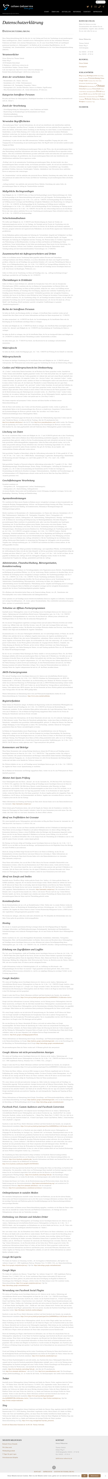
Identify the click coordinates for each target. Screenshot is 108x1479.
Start (46, 12)
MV (95, 86)
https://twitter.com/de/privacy (52, 1398)
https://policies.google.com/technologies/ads (41, 1041)
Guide (86, 80)
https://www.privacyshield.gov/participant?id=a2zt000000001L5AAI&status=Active (46, 997)
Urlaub (101, 96)
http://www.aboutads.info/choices (28, 1185)
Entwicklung (100, 75)
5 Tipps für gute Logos (9, 1454)
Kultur (95, 83)
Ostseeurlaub (96, 89)
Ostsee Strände (83, 63)
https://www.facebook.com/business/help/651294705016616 (20, 1164)
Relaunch (81, 94)
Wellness (103, 99)
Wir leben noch (7, 1447)
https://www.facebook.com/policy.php (20, 1159)
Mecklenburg (91, 86)
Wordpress (82, 101)
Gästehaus (90, 80)
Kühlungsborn (83, 86)
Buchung (84, 75)
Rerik (85, 94)
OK (84, 1476)
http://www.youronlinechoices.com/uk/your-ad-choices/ (25, 1188)
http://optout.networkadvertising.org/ (43, 1183)
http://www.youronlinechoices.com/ (45, 422)
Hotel (97, 80)
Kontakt (87, 12)
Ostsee (101, 85)
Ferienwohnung (94, 78)
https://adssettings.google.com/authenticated (47, 1265)
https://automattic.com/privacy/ (21, 804)
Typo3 (96, 96)
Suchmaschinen (82, 96)
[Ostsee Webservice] (18, 9)
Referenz (77, 12)
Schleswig (90, 94)
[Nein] (105, 1476)
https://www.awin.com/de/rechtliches (39, 696)
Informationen (82, 83)
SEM (94, 94)
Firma (102, 78)
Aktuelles (66, 12)
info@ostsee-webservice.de (64, 1458)
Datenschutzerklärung (64, 1472)
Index (100, 80)
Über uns (55, 12)
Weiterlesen (95, 1476)
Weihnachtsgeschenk (8, 1451)
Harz (94, 80)
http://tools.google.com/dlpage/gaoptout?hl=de (24, 1035)
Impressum (97, 12)
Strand (103, 94)
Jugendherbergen (89, 83)
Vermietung (81, 99)
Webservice (95, 99)
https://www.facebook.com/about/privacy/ (44, 1356)
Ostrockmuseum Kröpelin (10, 1457)
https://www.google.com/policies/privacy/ (14, 1265)
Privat (98, 91)
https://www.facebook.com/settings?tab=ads (38, 1175)
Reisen (103, 91)
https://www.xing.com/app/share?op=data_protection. (38, 1421)
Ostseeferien (89, 89)
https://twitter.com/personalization (12, 1400)
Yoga (93, 101)
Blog (80, 75)
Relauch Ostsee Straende (9, 1444)
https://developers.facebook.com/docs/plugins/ (28, 1310)
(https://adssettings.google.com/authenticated (49, 1043)
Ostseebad (82, 89)
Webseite (88, 99)
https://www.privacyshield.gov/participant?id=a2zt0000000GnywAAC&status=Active (46, 1126)
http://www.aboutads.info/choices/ (12, 422)
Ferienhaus (85, 78)
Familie (80, 78)
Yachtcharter (89, 101)
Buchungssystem (92, 75)
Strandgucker (83, 66)
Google (81, 80)
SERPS (99, 94)
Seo (96, 94)
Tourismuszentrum (90, 96)
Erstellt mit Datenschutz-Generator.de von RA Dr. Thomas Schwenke (23, 1425)
